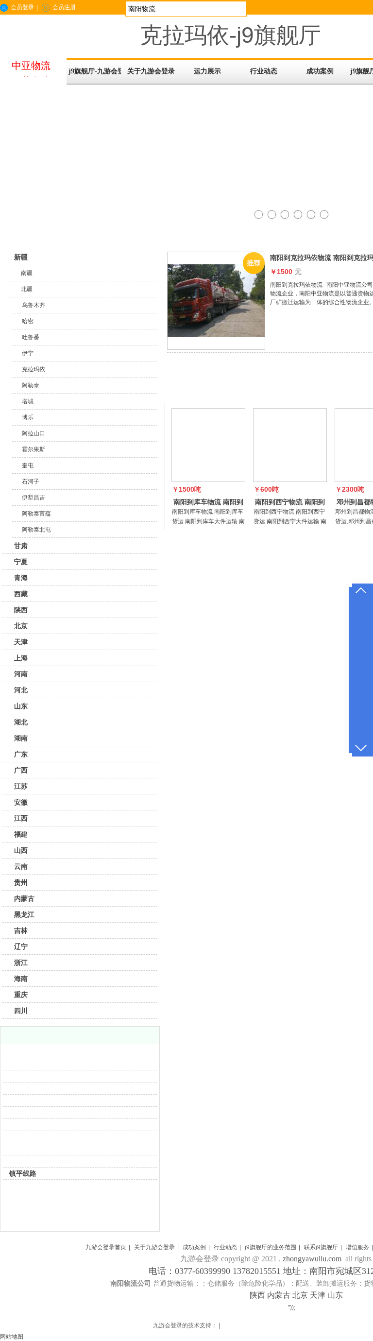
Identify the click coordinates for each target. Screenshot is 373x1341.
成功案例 (194, 1247)
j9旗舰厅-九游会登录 (94, 71)
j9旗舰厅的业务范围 (270, 1247)
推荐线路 (185, 391)
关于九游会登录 (154, 1247)
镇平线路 (22, 1173)
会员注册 (64, 7)
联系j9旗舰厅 (321, 1247)
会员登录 (22, 7)
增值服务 (357, 1247)
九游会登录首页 (105, 1247)
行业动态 (225, 1247)
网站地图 (11, 1336)
